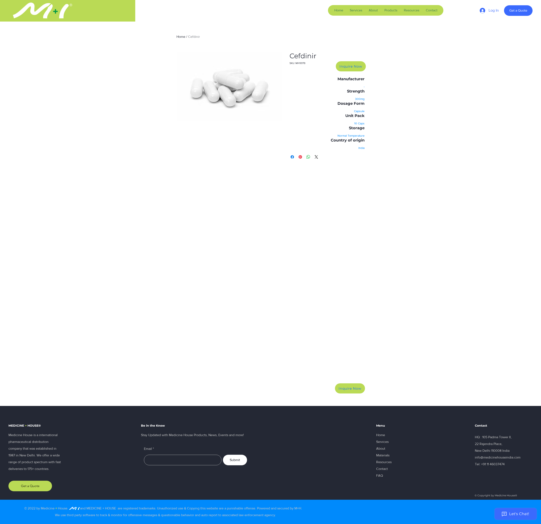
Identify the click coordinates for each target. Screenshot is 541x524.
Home (180, 36)
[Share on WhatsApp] (308, 156)
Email (148, 449)
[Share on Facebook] (292, 156)
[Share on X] (316, 156)
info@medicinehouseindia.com (498, 457)
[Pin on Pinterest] (300, 156)
